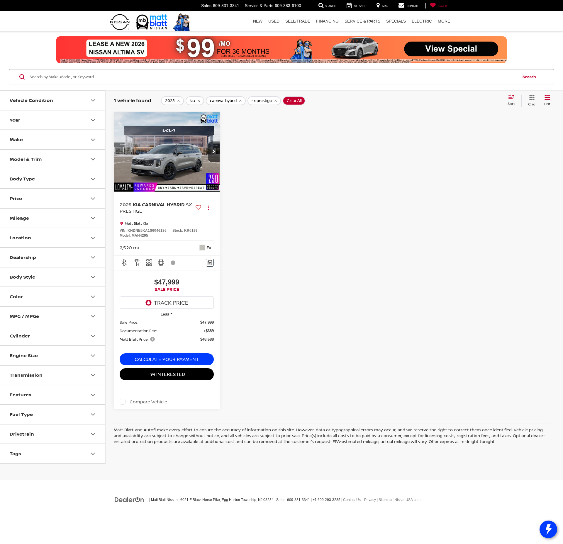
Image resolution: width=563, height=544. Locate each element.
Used (273, 21)
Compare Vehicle (148, 402)
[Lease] (281, 49)
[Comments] (210, 263)
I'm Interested (166, 374)
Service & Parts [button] (362, 21)
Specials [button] (396, 21)
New (257, 21)
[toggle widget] (548, 529)
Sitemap (385, 500)
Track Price (171, 302)
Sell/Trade (297, 21)
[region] (167, 333)
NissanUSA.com (407, 500)
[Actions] (209, 207)
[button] (214, 151)
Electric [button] (422, 21)
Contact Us (352, 500)
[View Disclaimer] (173, 263)
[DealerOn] (129, 499)
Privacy (370, 500)
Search (529, 76)
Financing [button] (327, 21)
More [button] (444, 21)
